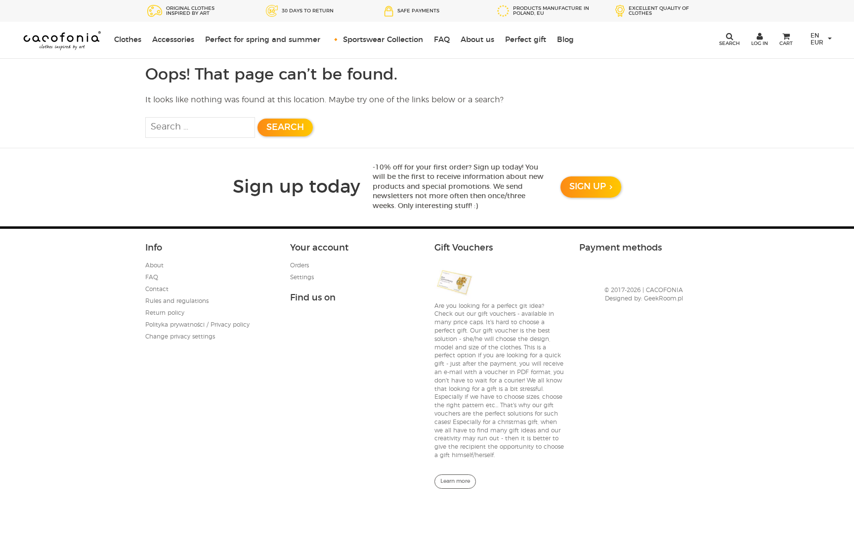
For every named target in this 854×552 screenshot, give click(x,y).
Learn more (455, 481)
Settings (302, 277)
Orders (299, 265)
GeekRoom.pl (663, 298)
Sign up (587, 186)
